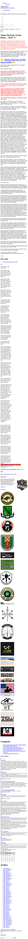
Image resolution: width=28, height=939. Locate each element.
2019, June (6, 905)
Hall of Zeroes (9, 469)
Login (4, 2)
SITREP (15, 753)
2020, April (6, 897)
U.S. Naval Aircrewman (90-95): (8, 781)
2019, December (7, 902)
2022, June (6, 881)
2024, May (6, 872)
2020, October (7, 895)
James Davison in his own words (13, 60)
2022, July (6, 880)
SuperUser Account (9, 466)
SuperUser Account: (5, 816)
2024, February (7, 873)
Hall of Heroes (17, 747)
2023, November (7, 875)
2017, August (7, 924)
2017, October (7, 922)
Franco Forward (6, 10)
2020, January (7, 901)
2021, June (6, 888)
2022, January (7, 883)
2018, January (7, 918)
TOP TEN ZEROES (18, 748)
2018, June (6, 912)
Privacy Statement (11, 929)
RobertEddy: (3, 842)
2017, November (7, 921)
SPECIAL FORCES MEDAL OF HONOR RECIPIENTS (14, 745)
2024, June (6, 870)
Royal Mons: (3, 794)
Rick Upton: (3, 838)
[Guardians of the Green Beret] (7, 7)
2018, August (7, 910)
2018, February (7, 917)
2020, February (7, 900)
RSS (4, 744)
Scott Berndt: (3, 772)
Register (8, 4)
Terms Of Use (4, 929)
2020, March (6, 899)
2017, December (7, 919)
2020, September (7, 896)
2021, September (7, 884)
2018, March (6, 916)
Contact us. (3, 486)
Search (14, 937)
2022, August (7, 879)
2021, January (7, 894)
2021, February (7, 892)
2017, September (7, 923)
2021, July (6, 886)
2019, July (6, 904)
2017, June (6, 927)
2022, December (7, 878)
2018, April (6, 915)
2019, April (6, 907)
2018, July (6, 911)
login (4, 474)
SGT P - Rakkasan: (5, 831)
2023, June (6, 876)
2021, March (6, 891)
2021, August (7, 885)
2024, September (7, 869)
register (7, 474)
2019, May (6, 906)
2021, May (6, 889)
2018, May (6, 913)
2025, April (6, 868)
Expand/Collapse (9, 744)
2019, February (7, 908)
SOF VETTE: (4, 801)
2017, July (6, 926)
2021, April (6, 890)
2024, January (7, 874)
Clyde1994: (3, 760)
